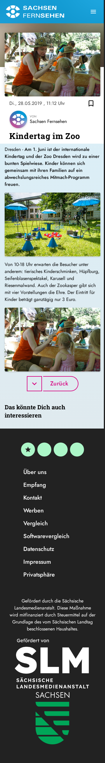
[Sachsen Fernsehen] (35, 11)
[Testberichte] (28, 450)
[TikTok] (77, 450)
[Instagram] (61, 450)
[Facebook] (44, 450)
